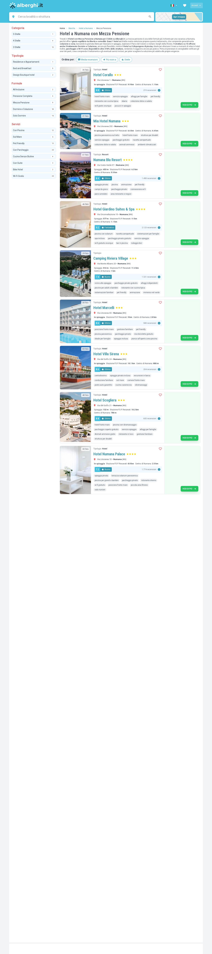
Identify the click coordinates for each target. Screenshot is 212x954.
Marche (72, 28)
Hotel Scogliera (104, 400)
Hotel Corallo (103, 75)
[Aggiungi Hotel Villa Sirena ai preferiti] (160, 348)
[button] (174, 5)
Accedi (195, 5)
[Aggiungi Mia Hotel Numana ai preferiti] (160, 115)
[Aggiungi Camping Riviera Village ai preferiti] (160, 253)
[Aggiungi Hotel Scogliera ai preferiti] (160, 394)
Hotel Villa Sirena (106, 354)
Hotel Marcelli (103, 308)
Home (62, 28)
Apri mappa (179, 17)
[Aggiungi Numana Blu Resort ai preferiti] (160, 154)
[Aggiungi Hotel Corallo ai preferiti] (160, 69)
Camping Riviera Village (110, 258)
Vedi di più (187, 105)
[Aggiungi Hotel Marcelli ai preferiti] (160, 302)
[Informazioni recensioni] (159, 90)
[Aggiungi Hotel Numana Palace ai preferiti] (160, 448)
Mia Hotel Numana (106, 121)
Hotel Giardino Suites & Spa (113, 209)
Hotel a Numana (86, 28)
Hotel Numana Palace (109, 454)
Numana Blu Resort (107, 160)
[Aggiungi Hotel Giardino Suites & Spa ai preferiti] (160, 203)
